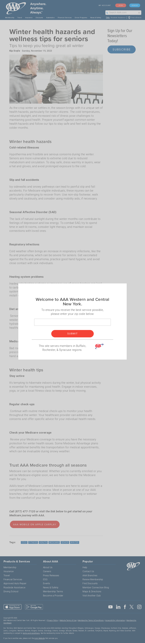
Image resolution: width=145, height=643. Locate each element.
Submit (72, 333)
